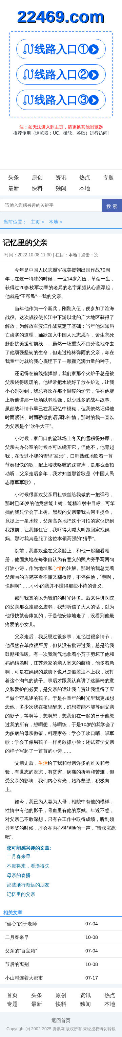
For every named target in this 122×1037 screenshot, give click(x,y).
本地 (84, 188)
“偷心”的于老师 (21, 923)
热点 (84, 177)
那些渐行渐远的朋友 (28, 885)
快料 (37, 188)
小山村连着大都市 (24, 978)
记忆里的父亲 (21, 894)
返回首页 (61, 1020)
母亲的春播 (18, 875)
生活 (43, 763)
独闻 (61, 188)
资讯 (61, 177)
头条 (13, 177)
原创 (37, 177)
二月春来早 (18, 856)
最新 (13, 188)
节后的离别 (17, 964)
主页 (35, 222)
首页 (12, 995)
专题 (108, 177)
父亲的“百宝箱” (21, 950)
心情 (57, 568)
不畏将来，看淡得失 (28, 866)
